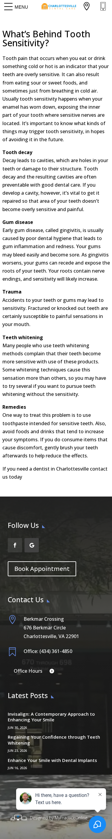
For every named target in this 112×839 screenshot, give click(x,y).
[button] (21, 7)
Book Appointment (42, 569)
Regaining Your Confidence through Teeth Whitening (54, 740)
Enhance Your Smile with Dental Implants (52, 760)
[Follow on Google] (31, 545)
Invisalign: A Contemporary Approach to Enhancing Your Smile (51, 717)
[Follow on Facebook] (15, 545)
